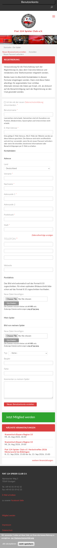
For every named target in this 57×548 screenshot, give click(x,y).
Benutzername (11, 110)
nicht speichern (26, 544)
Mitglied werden (8, 516)
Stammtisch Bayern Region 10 (19, 435)
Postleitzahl (9, 215)
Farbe (6, 369)
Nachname (9, 184)
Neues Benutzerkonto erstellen (14, 52)
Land (6, 164)
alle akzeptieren (9, 544)
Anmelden (32, 52)
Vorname (8, 174)
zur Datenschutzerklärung (22, 538)
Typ (5, 353)
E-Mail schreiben (9, 495)
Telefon (10, 239)
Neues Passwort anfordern (14, 54)
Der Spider (17, 47)
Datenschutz (7, 530)
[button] (4, 8)
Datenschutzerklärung (34, 102)
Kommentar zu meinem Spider (16, 379)
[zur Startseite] (28, 21)
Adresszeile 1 (10, 194)
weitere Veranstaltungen (42, 460)
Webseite (8, 266)
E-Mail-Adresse (11, 128)
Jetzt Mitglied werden (20, 417)
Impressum (6, 525)
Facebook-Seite (17, 501)
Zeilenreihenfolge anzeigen (42, 235)
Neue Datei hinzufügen (14, 294)
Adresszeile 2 (9, 205)
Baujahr (7, 359)
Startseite (7, 47)
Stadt (7, 225)
